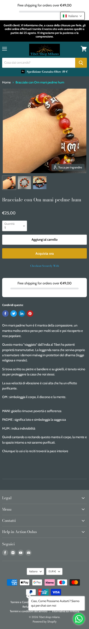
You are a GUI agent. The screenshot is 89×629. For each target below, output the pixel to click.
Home (6, 82)
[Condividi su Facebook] (5, 313)
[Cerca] (81, 63)
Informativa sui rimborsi (65, 611)
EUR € (52, 571)
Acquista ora (44, 253)
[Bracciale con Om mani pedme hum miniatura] (9, 183)
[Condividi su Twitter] (13, 313)
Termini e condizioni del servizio (28, 611)
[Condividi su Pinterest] (30, 313)
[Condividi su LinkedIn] (22, 313)
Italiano (33, 571)
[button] (72, 16)
